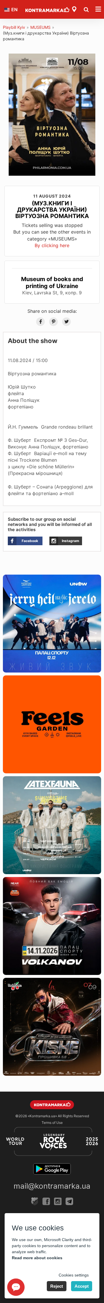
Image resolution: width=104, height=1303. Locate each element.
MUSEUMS (40, 27)
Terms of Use (52, 1122)
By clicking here (52, 245)
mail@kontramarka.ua (52, 1185)
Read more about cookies (37, 1257)
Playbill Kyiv (14, 27)
